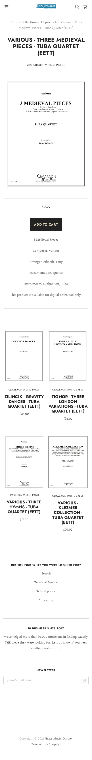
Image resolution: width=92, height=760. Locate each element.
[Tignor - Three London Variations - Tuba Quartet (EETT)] (68, 378)
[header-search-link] (77, 7)
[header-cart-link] (85, 7)
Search (46, 573)
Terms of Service (46, 582)
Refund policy (46, 591)
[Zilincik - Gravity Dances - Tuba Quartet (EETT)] (24, 376)
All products (48, 22)
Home (14, 22)
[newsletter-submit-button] (83, 681)
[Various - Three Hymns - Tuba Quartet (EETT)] (24, 481)
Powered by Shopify (45, 744)
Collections (29, 22)
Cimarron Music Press (46, 65)
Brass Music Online (58, 738)
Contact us (46, 600)
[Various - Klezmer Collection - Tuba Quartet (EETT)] (68, 486)
